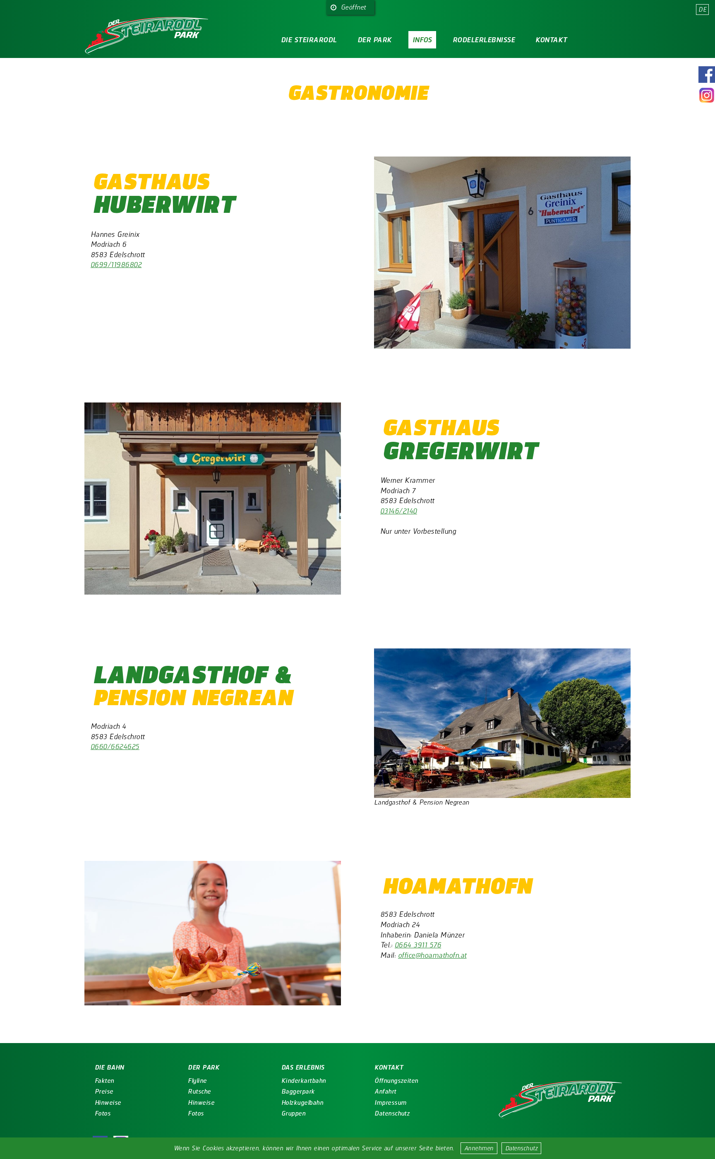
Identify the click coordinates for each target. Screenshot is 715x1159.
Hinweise (108, 1102)
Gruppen (293, 1113)
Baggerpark (298, 1091)
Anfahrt (385, 1091)
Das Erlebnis (302, 1067)
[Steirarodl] (146, 37)
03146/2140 (398, 510)
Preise (104, 1091)
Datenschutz (521, 1148)
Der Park (375, 40)
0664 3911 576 (418, 944)
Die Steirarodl (309, 40)
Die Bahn (109, 1067)
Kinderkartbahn (303, 1080)
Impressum (390, 1102)
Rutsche (199, 1091)
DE (702, 9)
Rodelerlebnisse (484, 40)
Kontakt (551, 40)
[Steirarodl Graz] (560, 1101)
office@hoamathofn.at (432, 955)
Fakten (104, 1080)
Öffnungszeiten (396, 1080)
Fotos (102, 1113)
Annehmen (479, 1148)
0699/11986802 (116, 264)
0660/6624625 (115, 746)
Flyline (197, 1080)
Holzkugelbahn (302, 1102)
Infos (422, 40)
